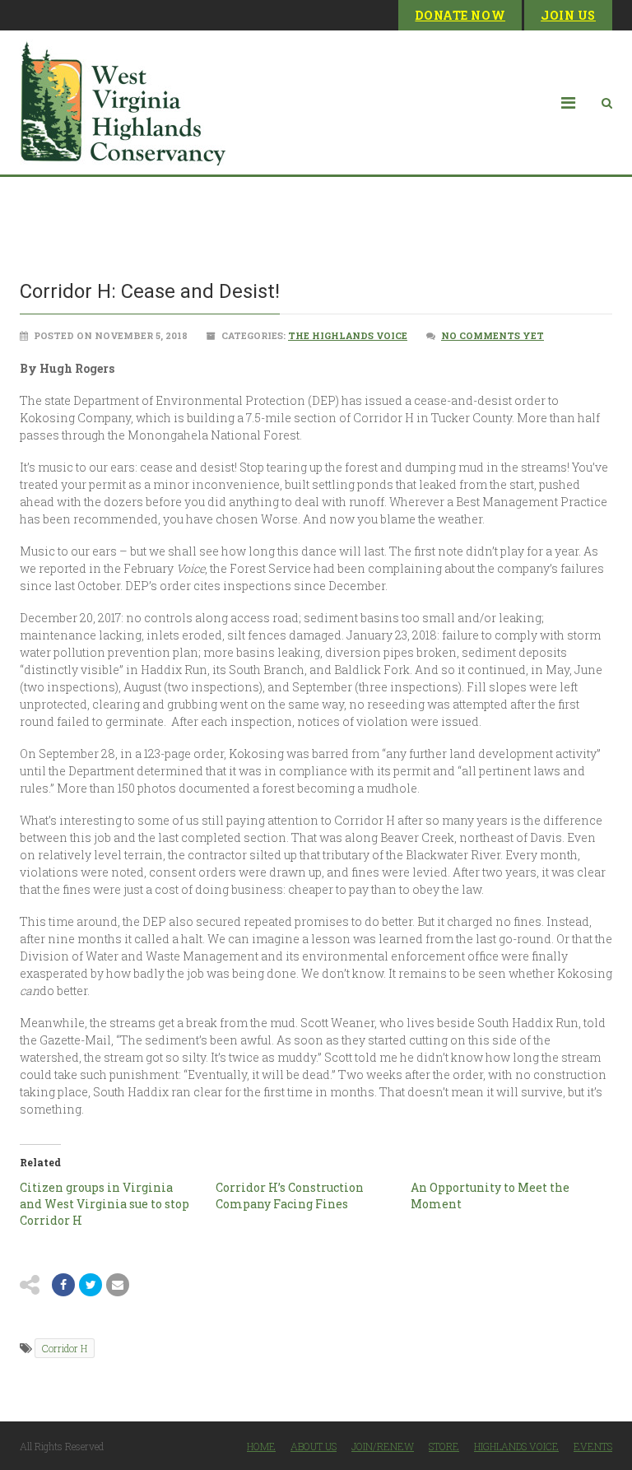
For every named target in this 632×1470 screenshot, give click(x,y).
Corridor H (64, 1348)
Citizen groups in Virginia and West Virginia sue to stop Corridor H (104, 1203)
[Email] (117, 1284)
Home (261, 1446)
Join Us (568, 15)
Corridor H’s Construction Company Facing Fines (290, 1195)
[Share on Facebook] (63, 1284)
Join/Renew (382, 1446)
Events (593, 1446)
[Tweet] (90, 1284)
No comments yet (492, 335)
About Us (313, 1446)
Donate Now (460, 15)
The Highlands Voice (347, 335)
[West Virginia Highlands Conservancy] (122, 102)
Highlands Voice (516, 1446)
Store (444, 1446)
